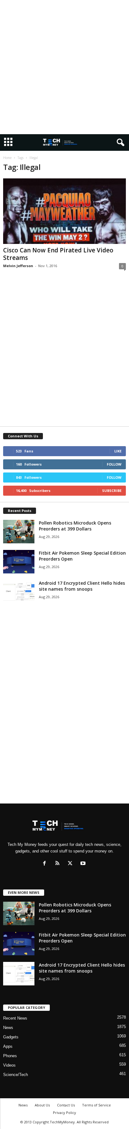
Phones (10, 1055)
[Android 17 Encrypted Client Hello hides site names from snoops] (18, 592)
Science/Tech (15, 1074)
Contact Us (66, 1105)
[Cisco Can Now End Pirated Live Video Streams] (64, 211)
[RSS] (58, 864)
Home (7, 158)
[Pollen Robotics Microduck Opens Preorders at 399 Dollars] (18, 531)
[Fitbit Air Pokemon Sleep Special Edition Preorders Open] (18, 561)
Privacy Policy (64, 1112)
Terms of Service (96, 1105)
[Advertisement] (64, 67)
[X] (71, 864)
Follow (114, 464)
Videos (9, 1065)
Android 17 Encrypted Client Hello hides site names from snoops (82, 586)
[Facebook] (45, 864)
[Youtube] (84, 864)
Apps (8, 1046)
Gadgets (10, 1037)
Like (117, 451)
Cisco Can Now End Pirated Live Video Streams (58, 254)
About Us (42, 1105)
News (8, 1027)
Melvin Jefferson (18, 265)
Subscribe (111, 490)
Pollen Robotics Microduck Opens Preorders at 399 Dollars (75, 526)
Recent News (15, 1018)
